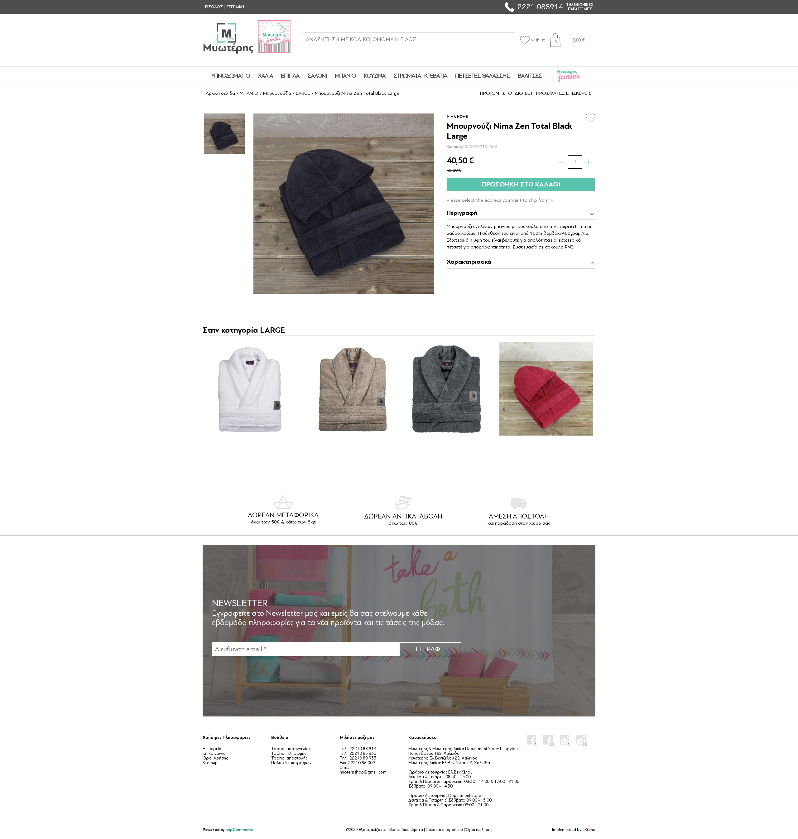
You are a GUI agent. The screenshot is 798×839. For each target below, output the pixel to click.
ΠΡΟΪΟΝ (489, 93)
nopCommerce (239, 829)
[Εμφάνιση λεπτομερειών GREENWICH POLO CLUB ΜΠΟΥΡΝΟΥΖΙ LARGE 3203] (448, 389)
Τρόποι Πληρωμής (288, 753)
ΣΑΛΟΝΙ (317, 76)
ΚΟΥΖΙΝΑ (374, 76)
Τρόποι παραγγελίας (290, 748)
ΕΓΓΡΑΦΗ (235, 7)
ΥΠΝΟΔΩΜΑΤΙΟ (230, 76)
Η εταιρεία (212, 748)
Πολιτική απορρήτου (444, 829)
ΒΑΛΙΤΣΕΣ (530, 76)
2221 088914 (540, 6)
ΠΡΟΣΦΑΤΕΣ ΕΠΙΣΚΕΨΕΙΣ (564, 93)
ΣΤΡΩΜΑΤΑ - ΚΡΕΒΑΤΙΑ (420, 76)
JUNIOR (568, 76)
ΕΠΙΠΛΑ (290, 76)
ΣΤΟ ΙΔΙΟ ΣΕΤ (517, 93)
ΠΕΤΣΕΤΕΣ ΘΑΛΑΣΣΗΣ (482, 76)
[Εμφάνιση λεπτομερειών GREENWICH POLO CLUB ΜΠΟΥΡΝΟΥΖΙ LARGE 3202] (350, 389)
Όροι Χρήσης (215, 758)
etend (588, 829)
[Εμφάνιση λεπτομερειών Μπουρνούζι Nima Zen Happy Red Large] (546, 389)
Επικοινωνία (214, 753)
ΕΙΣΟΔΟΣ (214, 7)
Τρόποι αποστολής (289, 758)
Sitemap (210, 762)
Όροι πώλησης (479, 829)
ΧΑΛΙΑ (265, 76)
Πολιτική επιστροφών (291, 762)
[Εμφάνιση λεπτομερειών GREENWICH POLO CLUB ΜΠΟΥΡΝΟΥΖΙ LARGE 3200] (251, 389)
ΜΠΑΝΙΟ (345, 76)
